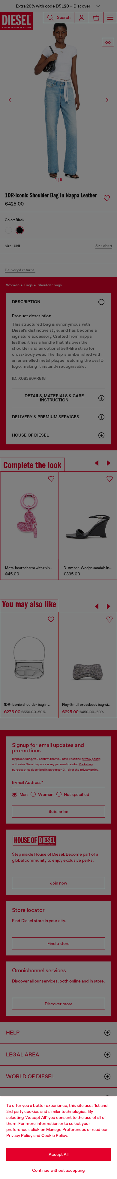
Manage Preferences (66, 1129)
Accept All (58, 1154)
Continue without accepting (58, 1170)
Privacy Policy (19, 1135)
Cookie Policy (54, 1135)
